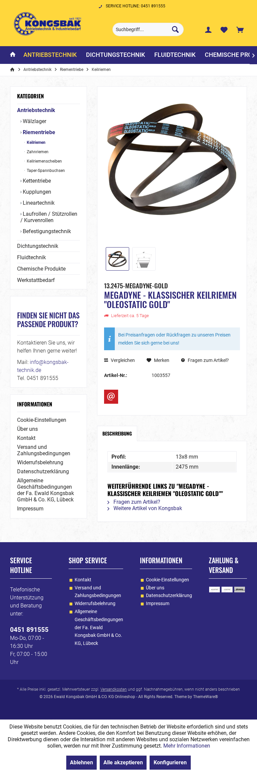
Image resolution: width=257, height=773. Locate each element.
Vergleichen (122, 360)
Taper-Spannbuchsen (45, 170)
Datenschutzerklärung (43, 471)
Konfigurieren (170, 762)
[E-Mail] (111, 397)
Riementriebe (38, 132)
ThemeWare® (205, 696)
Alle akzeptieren (123, 762)
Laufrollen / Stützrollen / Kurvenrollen (48, 217)
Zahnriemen (37, 152)
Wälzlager (33, 121)
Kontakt (26, 438)
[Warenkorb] (240, 29)
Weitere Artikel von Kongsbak (147, 508)
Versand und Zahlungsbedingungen (43, 450)
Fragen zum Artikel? (208, 360)
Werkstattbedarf (36, 280)
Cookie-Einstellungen (41, 420)
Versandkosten (113, 689)
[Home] (13, 55)
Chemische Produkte (41, 269)
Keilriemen (36, 142)
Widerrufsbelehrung (40, 462)
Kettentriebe (36, 181)
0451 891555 (29, 630)
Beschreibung (117, 433)
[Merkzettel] (224, 29)
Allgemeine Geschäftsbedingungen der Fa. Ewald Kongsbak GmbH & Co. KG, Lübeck (45, 490)
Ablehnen (81, 762)
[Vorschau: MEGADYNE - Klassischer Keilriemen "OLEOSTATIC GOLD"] (117, 259)
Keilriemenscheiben (44, 161)
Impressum (30, 508)
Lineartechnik (38, 203)
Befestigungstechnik (46, 231)
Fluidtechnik (31, 257)
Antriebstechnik (36, 110)
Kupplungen (36, 192)
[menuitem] (240, 29)
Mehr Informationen (186, 746)
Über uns (27, 429)
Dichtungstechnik (37, 246)
